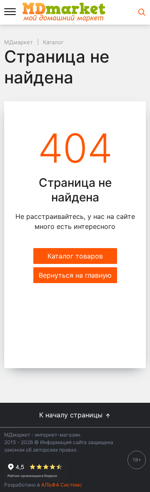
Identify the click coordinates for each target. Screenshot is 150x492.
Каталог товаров (75, 256)
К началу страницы (72, 415)
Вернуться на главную (75, 275)
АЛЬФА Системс (61, 485)
